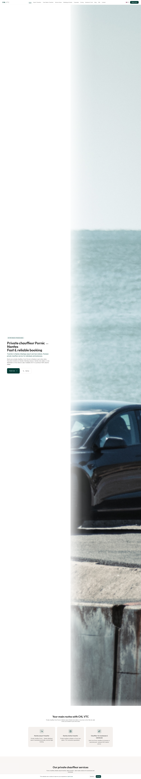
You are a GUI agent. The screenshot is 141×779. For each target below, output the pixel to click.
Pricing (82, 2)
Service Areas (58, 2)
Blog (95, 2)
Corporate (76, 2)
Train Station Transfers (48, 2)
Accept (98, 776)
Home (30, 2)
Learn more (70, 776)
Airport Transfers (37, 2)
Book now (134, 2)
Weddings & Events (67, 2)
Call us (27, 371)
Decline (92, 776)
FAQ (99, 2)
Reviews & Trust (89, 2)
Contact (104, 2)
